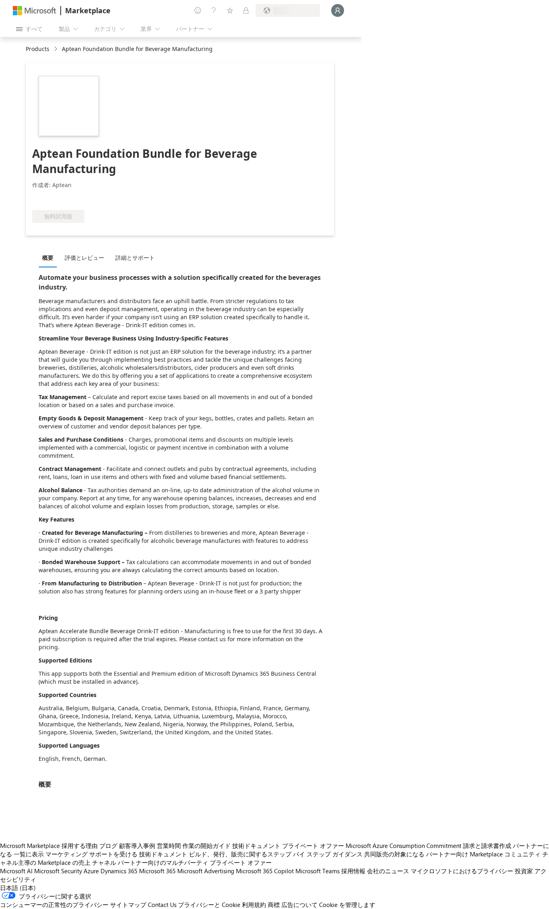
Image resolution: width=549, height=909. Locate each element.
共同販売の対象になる (394, 854)
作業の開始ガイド (206, 846)
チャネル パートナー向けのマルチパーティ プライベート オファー (182, 862)
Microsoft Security (58, 871)
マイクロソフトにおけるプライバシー (462, 871)
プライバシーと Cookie (209, 905)
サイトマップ (128, 905)
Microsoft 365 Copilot (265, 871)
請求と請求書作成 (487, 846)
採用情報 (353, 871)
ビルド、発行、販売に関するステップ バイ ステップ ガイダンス (276, 854)
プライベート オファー (313, 846)
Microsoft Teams (317, 871)
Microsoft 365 (157, 871)
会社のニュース (388, 871)
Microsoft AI (16, 871)
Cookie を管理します (347, 905)
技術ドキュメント (256, 846)
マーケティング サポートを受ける (91, 854)
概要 (47, 257)
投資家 (524, 871)
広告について (299, 905)
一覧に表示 (29, 854)
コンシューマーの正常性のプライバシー (54, 905)
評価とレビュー (84, 257)
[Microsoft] (34, 10)
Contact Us (162, 905)
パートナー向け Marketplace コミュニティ (483, 854)
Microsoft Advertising (205, 871)
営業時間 (169, 846)
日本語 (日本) (18, 888)
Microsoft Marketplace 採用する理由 (49, 846)
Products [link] (37, 49)
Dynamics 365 (118, 871)
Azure (91, 871)
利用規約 (254, 905)
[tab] (50, 257)
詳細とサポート (135, 257)
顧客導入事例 (137, 846)
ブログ (108, 846)
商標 (274, 905)
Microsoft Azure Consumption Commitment (403, 846)
